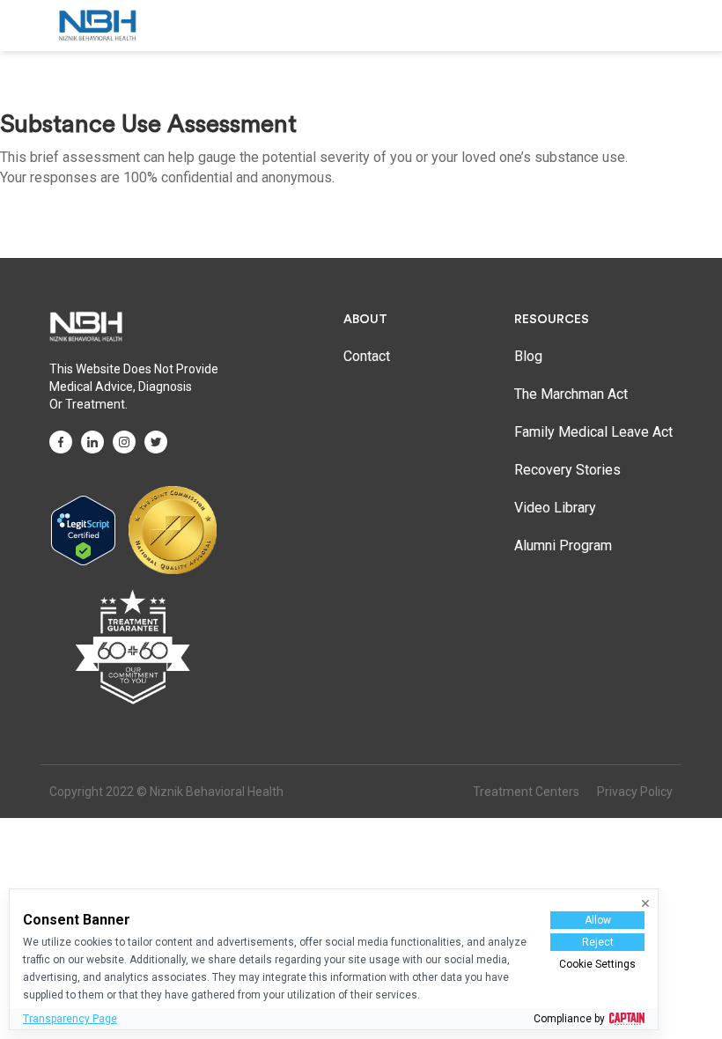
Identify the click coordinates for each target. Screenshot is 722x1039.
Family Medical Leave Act (593, 432)
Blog (528, 356)
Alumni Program (563, 545)
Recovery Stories (567, 469)
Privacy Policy (635, 792)
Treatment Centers (526, 792)
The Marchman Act (571, 394)
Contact (366, 356)
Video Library (555, 507)
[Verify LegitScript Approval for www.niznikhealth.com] (83, 529)
